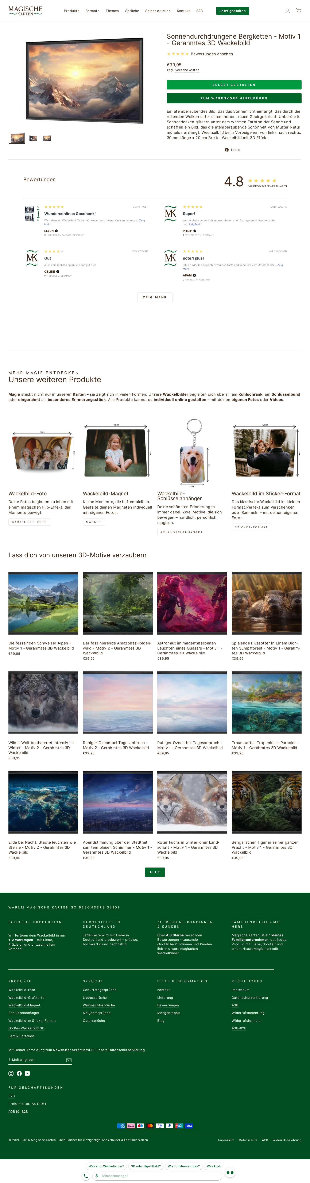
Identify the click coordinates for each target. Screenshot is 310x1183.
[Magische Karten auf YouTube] (27, 1073)
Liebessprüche (95, 998)
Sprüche (132, 11)
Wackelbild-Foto (29, 522)
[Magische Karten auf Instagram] (10, 1073)
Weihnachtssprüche (99, 1005)
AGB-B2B (239, 1028)
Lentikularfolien (21, 1036)
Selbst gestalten (234, 85)
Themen (112, 11)
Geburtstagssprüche (99, 990)
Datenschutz (248, 1140)
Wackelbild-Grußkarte (26, 998)
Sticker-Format (251, 527)
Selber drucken (158, 11)
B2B (199, 11)
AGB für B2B (18, 1112)
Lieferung (165, 998)
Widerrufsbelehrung (248, 1013)
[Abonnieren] (69, 1060)
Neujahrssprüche (97, 1013)
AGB (235, 1005)
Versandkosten (187, 70)
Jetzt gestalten (233, 11)
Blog (160, 1021)
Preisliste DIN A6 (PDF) (27, 1104)
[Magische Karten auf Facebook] (19, 1073)
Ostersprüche (94, 1021)
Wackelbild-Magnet (24, 1005)
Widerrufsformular (247, 1021)
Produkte (71, 11)
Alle (155, 872)
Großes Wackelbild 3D (26, 1028)
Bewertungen (168, 1005)
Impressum (240, 990)
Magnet (94, 522)
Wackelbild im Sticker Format (32, 1021)
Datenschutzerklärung (250, 998)
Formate (92, 11)
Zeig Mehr (195, 224)
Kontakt (183, 11)
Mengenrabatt (169, 1013)
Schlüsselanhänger (181, 532)
